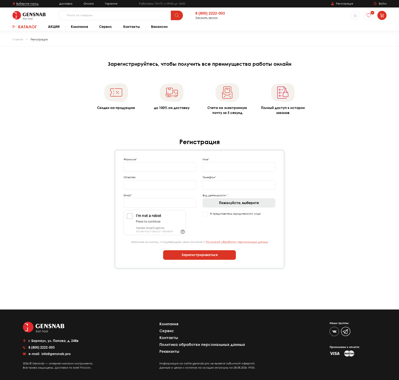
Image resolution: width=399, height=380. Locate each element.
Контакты (131, 27)
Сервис (105, 27)
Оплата (89, 3)
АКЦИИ (54, 27)
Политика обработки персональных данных (202, 344)
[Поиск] (177, 15)
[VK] (334, 331)
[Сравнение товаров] (355, 15)
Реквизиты (169, 351)
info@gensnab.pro (56, 354)
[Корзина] (382, 15)
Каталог (27, 26)
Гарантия (111, 3)
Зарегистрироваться (200, 255)
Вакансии (159, 27)
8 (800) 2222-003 (210, 13)
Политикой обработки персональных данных (237, 242)
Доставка (65, 3)
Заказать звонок (206, 17)
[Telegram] (345, 331)
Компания (79, 27)
